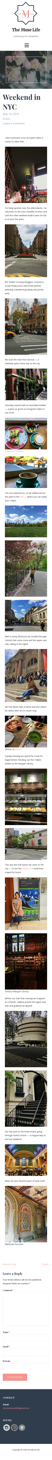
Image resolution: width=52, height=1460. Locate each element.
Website (7, 1361)
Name (6, 1332)
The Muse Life (26, 30)
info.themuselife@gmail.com (16, 1408)
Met (22, 496)
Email (6, 1346)
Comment (8, 1290)
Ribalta (18, 749)
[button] (26, 45)
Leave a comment (14, 123)
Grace (6, 118)
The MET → (46, 1264)
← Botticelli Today (8, 1264)
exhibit (25, 868)
